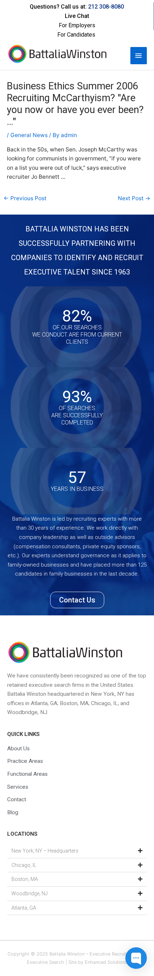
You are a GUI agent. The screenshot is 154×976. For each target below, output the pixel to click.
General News (29, 135)
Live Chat (77, 16)
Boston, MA (24, 879)
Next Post (134, 198)
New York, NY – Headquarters (44, 851)
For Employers (77, 25)
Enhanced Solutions (106, 962)
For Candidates (76, 34)
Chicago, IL (23, 865)
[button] (77, 851)
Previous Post (25, 198)
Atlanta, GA (23, 908)
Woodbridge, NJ (29, 893)
